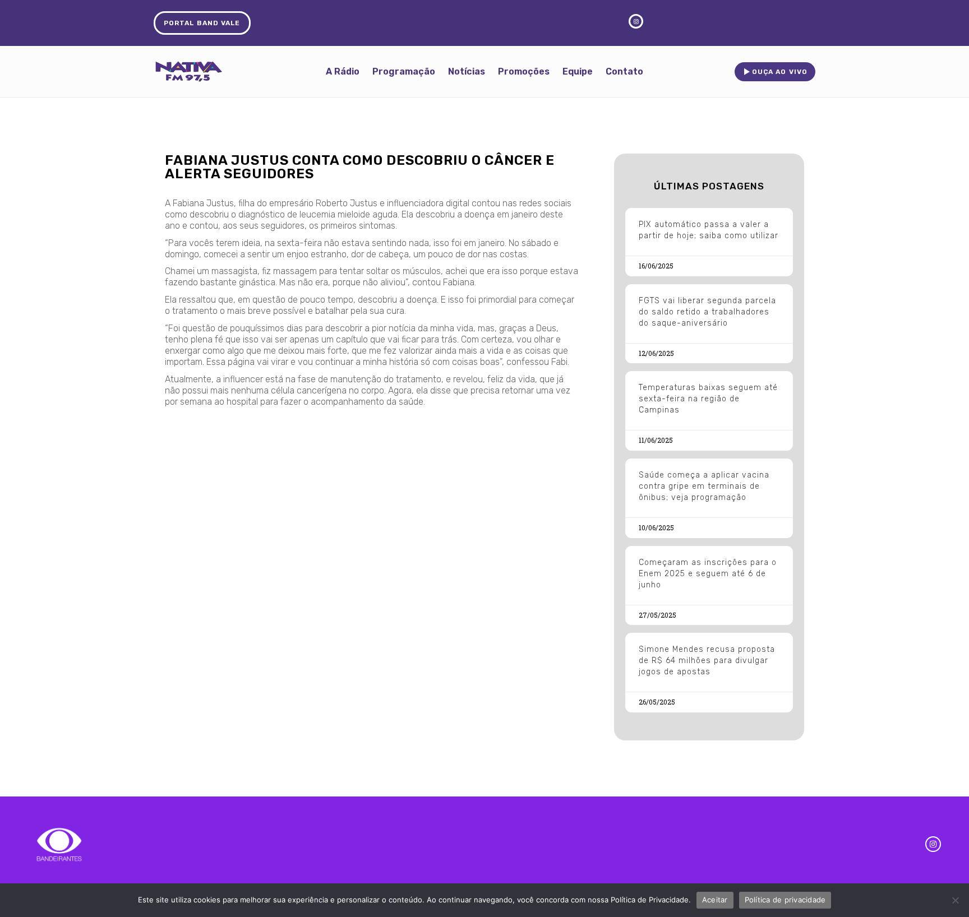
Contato (624, 71)
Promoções (524, 71)
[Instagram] (933, 844)
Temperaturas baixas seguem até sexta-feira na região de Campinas (708, 399)
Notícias (466, 71)
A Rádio (342, 71)
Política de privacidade (785, 899)
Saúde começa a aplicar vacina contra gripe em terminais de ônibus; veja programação (704, 486)
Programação (403, 71)
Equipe (577, 71)
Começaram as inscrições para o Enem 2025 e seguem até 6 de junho (708, 574)
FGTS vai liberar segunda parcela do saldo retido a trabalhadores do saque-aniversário (707, 312)
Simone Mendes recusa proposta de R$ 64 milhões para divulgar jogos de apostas (707, 661)
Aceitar (715, 899)
